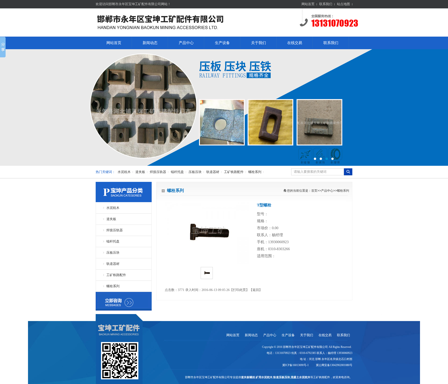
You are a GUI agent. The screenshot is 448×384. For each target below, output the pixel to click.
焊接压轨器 (158, 172)
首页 (314, 190)
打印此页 (239, 290)
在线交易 (294, 43)
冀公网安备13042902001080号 (333, 365)
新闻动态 (150, 43)
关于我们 (258, 43)
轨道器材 (212, 172)
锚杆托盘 (177, 172)
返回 (255, 290)
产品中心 (186, 43)
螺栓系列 (254, 172)
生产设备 (222, 43)
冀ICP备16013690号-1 (295, 365)
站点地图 (343, 4)
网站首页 (308, 4)
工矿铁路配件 (234, 172)
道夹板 (140, 172)
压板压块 (195, 172)
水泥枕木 (124, 172)
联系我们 (325, 4)
